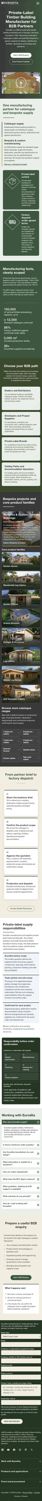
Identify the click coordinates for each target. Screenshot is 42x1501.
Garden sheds (29, 750)
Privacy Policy (27, 1492)
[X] (32, 1450)
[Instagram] (21, 1450)
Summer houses (7, 750)
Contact (37, 1492)
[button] (21, 83)
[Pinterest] (26, 1450)
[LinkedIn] (3, 1450)
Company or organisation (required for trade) (17, 1349)
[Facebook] (15, 1450)
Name (3, 1341)
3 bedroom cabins (8, 741)
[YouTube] (9, 1450)
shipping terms (19, 1029)
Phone (6, 1373)
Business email (6, 1365)
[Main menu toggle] (38, 3)
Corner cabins (9, 758)
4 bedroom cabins (28, 741)
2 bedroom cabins (28, 733)
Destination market (8, 1399)
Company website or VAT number (16, 1357)
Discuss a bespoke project (15, 164)
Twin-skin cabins (27, 758)
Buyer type (5, 1332)
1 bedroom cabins (8, 733)
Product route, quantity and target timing (16, 1383)
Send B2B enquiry (12, 1421)
